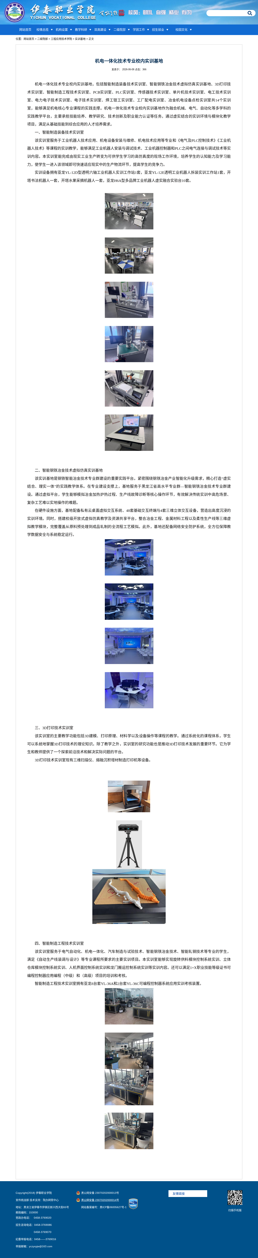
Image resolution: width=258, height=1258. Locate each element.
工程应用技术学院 (61, 38)
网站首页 (25, 29)
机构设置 (62, 29)
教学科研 (81, 29)
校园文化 (181, 29)
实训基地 (80, 38)
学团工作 (139, 29)
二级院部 (120, 29)
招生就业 (158, 29)
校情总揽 (42, 29)
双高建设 (100, 29)
